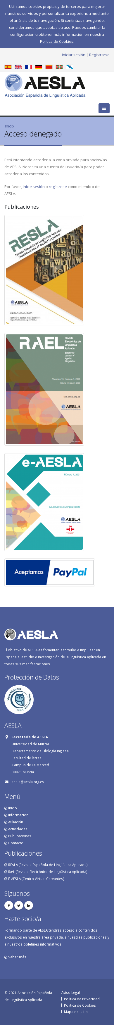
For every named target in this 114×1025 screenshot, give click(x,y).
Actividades (17, 829)
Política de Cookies (56, 41)
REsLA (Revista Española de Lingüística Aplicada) (47, 864)
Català (49, 67)
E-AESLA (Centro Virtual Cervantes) (35, 878)
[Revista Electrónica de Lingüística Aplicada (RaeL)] (44, 389)
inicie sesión (34, 186)
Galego (69, 67)
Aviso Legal (70, 992)
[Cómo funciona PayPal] (57, 572)
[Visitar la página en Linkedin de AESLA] (28, 905)
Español (8, 67)
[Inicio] (47, 85)
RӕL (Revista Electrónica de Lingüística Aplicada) (47, 871)
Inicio (9, 126)
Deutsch (38, 67)
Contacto (15, 842)
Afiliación (15, 822)
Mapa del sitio (76, 1011)
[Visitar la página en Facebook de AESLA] (8, 905)
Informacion (17, 815)
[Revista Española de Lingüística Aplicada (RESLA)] (44, 270)
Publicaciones (19, 836)
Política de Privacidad (82, 998)
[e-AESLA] (44, 502)
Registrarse (99, 54)
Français (28, 67)
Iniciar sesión (73, 54)
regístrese (58, 186)
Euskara (59, 67)
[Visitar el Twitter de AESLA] (18, 905)
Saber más (16, 957)
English (18, 67)
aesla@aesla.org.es (27, 781)
